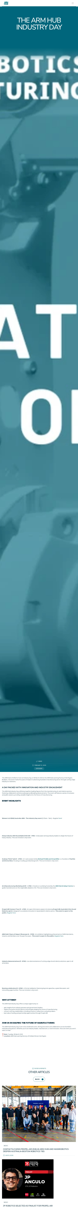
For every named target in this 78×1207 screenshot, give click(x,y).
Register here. (11, 913)
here (60, 818)
